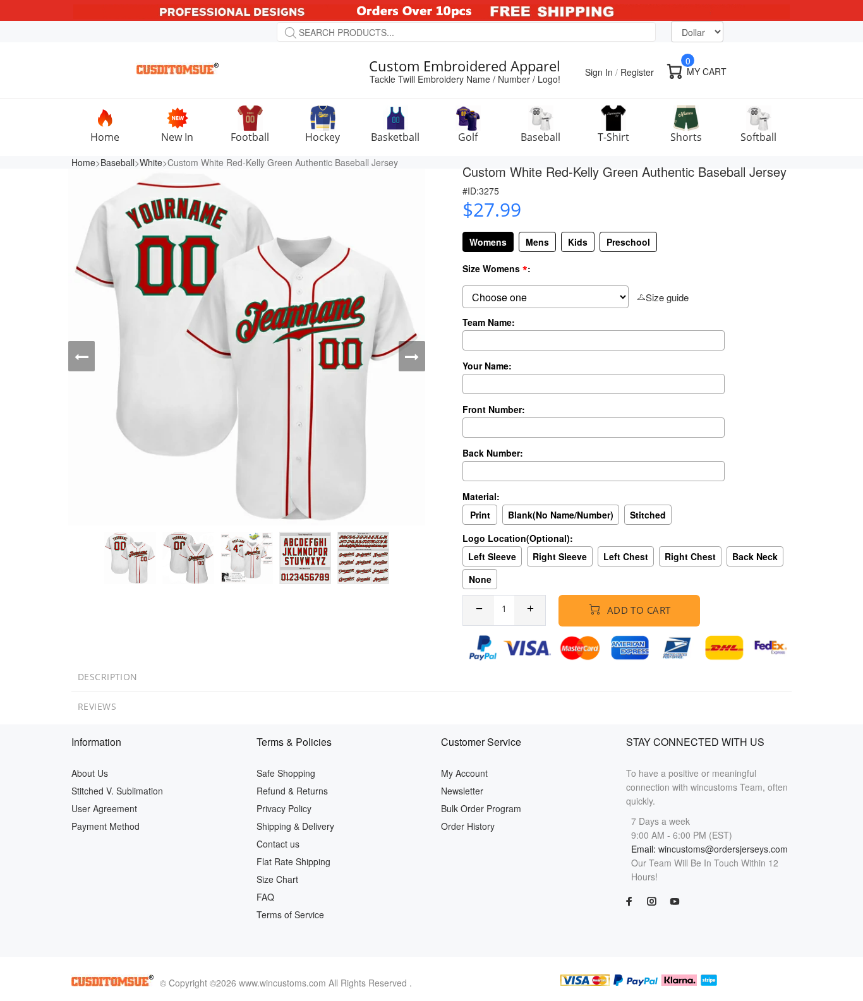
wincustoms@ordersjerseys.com (723, 848)
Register (637, 72)
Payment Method (105, 826)
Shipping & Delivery (295, 826)
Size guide (667, 297)
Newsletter (462, 790)
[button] (81, 356)
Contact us (277, 843)
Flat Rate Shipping (293, 861)
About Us (89, 773)
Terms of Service (290, 914)
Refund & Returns (292, 790)
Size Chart (277, 879)
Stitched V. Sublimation (117, 790)
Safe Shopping (285, 773)
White (151, 162)
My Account (464, 773)
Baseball (117, 162)
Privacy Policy (283, 808)
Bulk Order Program (481, 808)
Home (83, 162)
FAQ (265, 896)
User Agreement (104, 808)
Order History (468, 826)
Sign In (599, 72)
